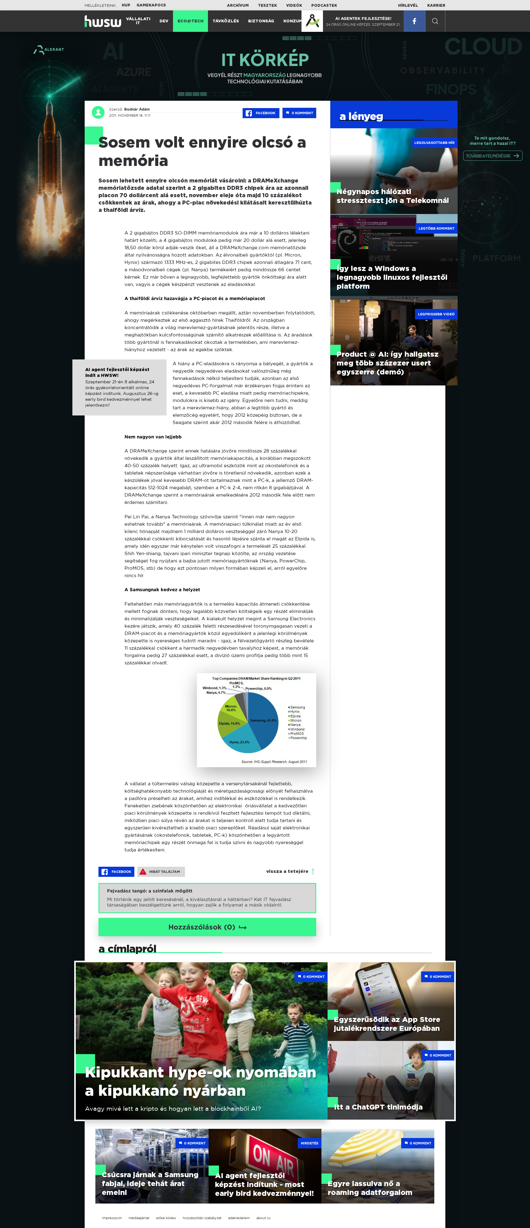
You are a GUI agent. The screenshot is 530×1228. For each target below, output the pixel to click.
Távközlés (226, 21)
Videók (294, 5)
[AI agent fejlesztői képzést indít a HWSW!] (119, 394)
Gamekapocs (151, 5)
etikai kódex (166, 1218)
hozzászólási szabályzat (202, 1218)
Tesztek (267, 5)
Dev (163, 21)
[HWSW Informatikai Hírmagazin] (103, 21)
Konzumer (295, 21)
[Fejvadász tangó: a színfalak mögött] (207, 898)
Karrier (436, 5)
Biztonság (261, 21)
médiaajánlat (139, 1218)
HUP (126, 5)
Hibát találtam (164, 871)
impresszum (112, 1218)
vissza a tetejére (287, 871)
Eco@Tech (190, 21)
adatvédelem (239, 1218)
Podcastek (324, 5)
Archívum (238, 5)
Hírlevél (408, 5)
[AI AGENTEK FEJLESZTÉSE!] (312, 21)
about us (263, 1218)
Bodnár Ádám (137, 109)
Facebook (265, 113)
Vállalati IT (138, 21)
